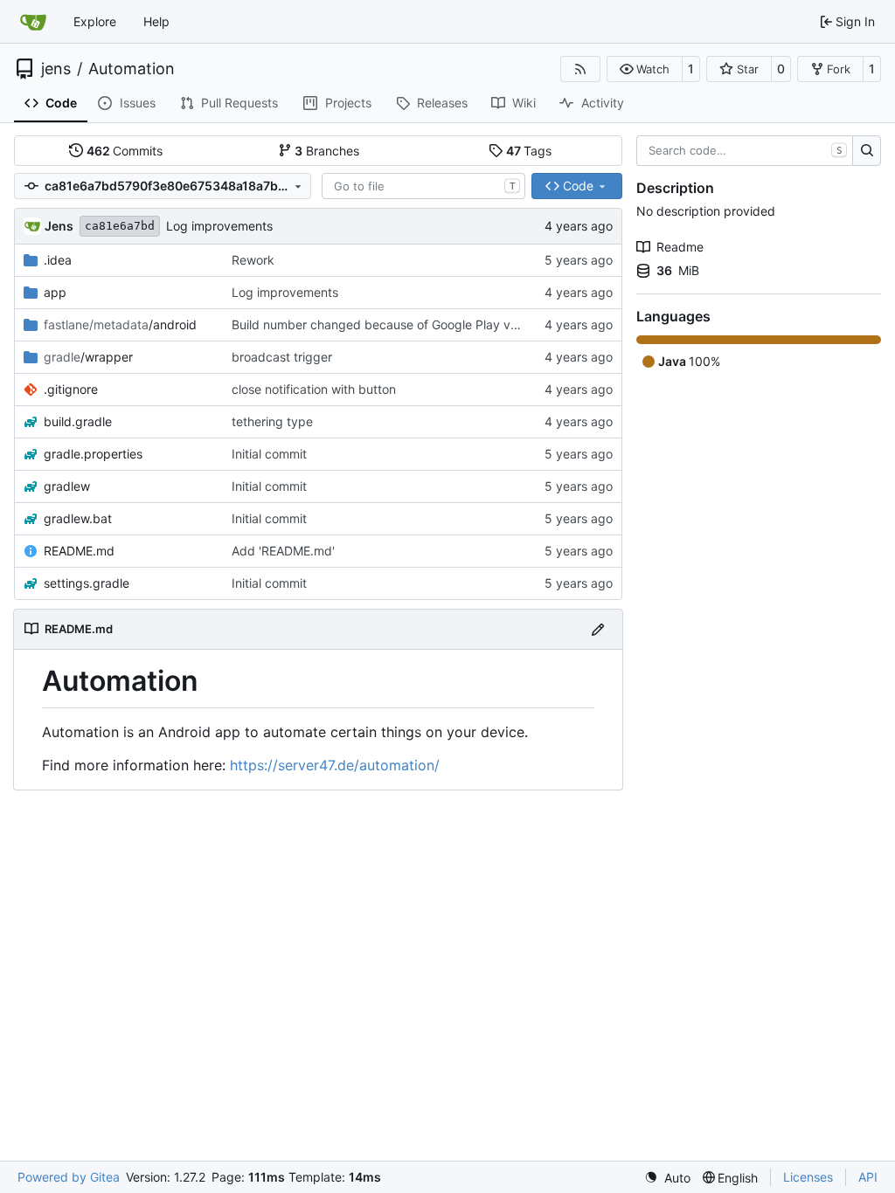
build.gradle (78, 421)
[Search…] (866, 151)
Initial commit (269, 453)
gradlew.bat (78, 518)
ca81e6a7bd (120, 225)
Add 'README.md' (283, 550)
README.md (79, 550)
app (55, 292)
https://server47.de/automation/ (335, 765)
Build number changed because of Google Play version (388, 324)
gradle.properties (93, 453)
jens (56, 69)
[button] (645, 69)
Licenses (808, 1176)
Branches (327, 150)
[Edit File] (598, 629)
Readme (680, 246)
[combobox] (423, 186)
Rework (253, 259)
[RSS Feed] (580, 69)
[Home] (33, 22)
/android (120, 324)
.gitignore (71, 389)
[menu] (667, 1177)
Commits (125, 150)
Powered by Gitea (68, 1176)
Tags (529, 150)
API (868, 1176)
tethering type (272, 421)
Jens (59, 225)
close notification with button (314, 389)
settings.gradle (86, 583)
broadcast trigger (282, 356)
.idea (58, 259)
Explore (94, 21)
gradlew (67, 486)
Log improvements (219, 225)
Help (156, 21)
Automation (131, 69)
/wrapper (88, 356)
